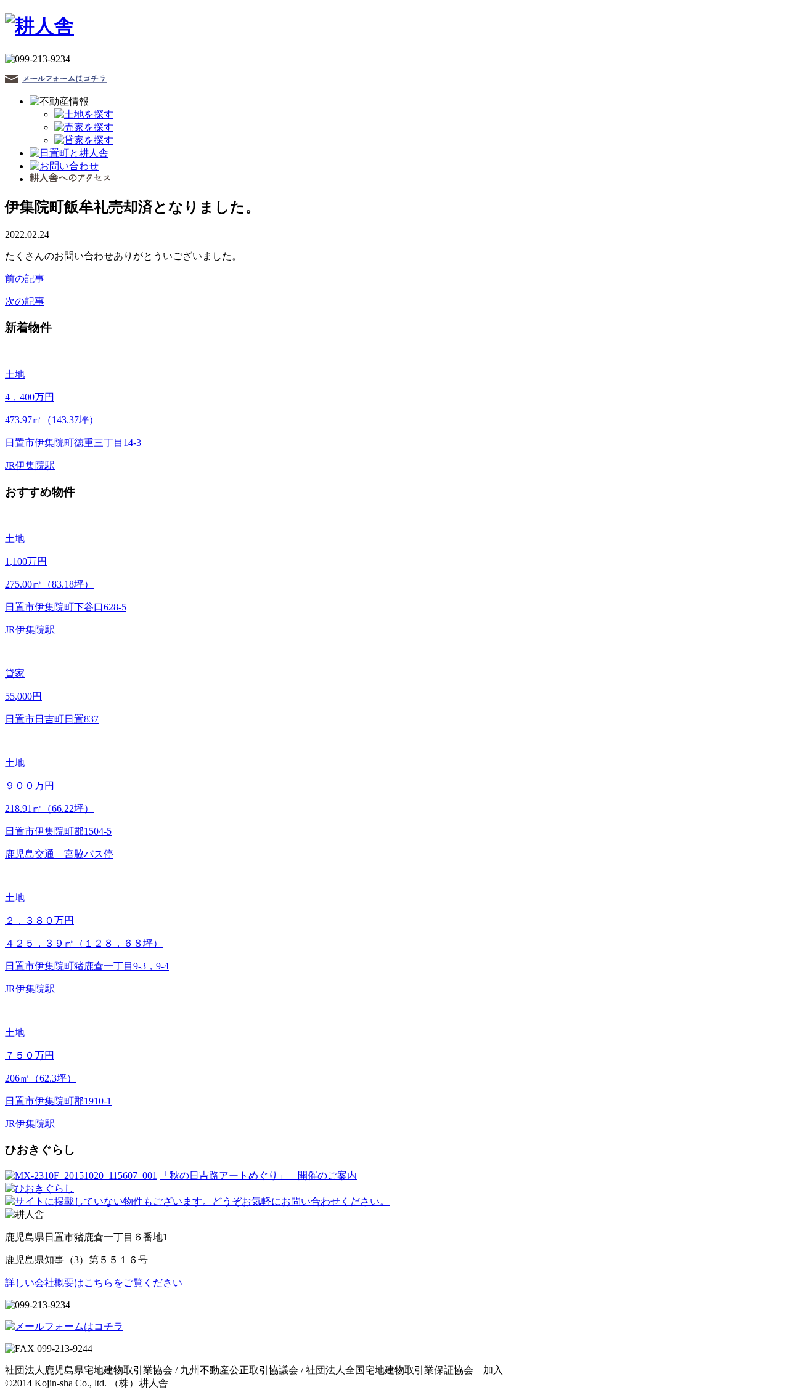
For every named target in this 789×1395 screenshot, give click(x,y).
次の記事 (24, 301)
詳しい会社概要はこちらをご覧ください (93, 1282)
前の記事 (24, 278)
